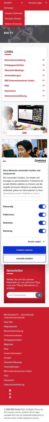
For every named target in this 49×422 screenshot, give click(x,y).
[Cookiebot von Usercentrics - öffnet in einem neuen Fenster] (35, 161)
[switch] (42, 215)
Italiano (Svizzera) (13, 23)
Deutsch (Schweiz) (13, 13)
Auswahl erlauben (24, 258)
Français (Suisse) (13, 18)
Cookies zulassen (24, 250)
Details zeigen (34, 241)
